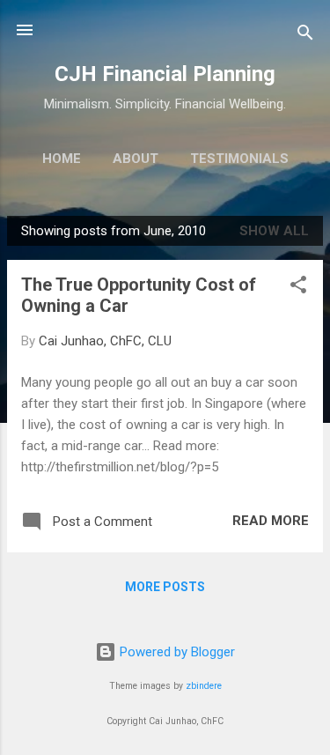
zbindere (204, 686)
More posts (165, 587)
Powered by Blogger (175, 652)
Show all (274, 231)
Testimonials (239, 159)
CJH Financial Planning (165, 74)
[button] (298, 287)
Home (61, 159)
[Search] (305, 36)
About (135, 159)
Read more (270, 521)
